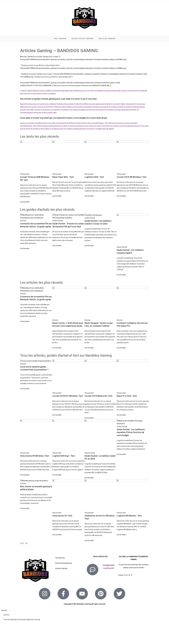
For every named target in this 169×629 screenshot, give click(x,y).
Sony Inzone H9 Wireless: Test (34, 456)
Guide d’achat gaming (63, 563)
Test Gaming (60, 558)
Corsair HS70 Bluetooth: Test (98, 396)
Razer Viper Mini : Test (63, 177)
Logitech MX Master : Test (129, 515)
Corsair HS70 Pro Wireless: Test (67, 396)
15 (26, 543)
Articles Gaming (61, 568)
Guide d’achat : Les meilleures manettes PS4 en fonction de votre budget (131, 432)
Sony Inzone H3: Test (62, 515)
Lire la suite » (25, 202)
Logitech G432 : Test (94, 177)
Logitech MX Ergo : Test (63, 456)
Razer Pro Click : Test (127, 396)
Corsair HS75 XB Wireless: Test (131, 177)
